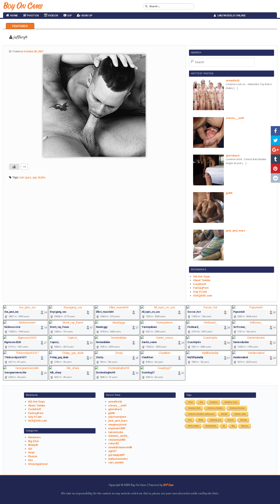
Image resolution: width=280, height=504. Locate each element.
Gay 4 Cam (200, 291)
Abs (201, 402)
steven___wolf (117, 405)
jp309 (111, 413)
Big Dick (33, 441)
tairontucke (115, 432)
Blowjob (33, 444)
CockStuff (199, 284)
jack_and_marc (118, 420)
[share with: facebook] (275, 131)
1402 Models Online (231, 15)
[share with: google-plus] (275, 149)
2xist (190, 402)
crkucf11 (113, 443)
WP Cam (168, 485)
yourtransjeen (117, 416)
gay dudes (39, 177)
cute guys (25, 177)
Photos (32, 456)
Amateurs (34, 437)
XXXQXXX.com (202, 295)
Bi (224, 426)
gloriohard (115, 409)
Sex (30, 460)
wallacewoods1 (118, 458)
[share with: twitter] (275, 140)
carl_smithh (115, 462)
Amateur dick (194, 408)
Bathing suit (215, 420)
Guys (31, 452)
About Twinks (201, 280)
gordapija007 (116, 454)
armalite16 (115, 401)
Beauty (243, 420)
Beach (231, 420)
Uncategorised (38, 463)
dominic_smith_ (118, 435)
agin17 (112, 451)
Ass (190, 420)
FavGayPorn (201, 287)
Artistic (224, 414)
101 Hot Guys (201, 276)
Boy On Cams (22, 6)
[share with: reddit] (275, 178)
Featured (20, 26)
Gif (30, 448)
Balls (201, 420)
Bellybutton (211, 426)
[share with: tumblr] (275, 159)
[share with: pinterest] (275, 168)
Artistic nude (240, 414)
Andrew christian (215, 408)
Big (233, 426)
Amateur (214, 402)
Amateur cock (230, 402)
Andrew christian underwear (201, 414)
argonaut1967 (116, 428)
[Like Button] (14, 167)
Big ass (244, 426)
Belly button (193, 426)
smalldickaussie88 (120, 447)
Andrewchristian (237, 408)
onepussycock (117, 424)
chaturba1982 (116, 439)
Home (13, 15)
